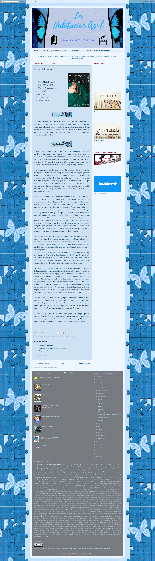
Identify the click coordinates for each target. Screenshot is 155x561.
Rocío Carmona (67, 518)
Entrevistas (69, 487)
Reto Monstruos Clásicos (72, 516)
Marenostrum (70, 503)
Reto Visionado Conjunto (96, 516)
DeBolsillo (64, 479)
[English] (41, 57)
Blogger (90, 553)
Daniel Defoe (109, 477)
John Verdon (85, 495)
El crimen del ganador (70, 151)
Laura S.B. (110, 499)
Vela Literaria (59, 534)
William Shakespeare (39, 536)
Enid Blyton (63, 487)
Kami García (70, 497)
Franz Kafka (60, 489)
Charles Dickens (38, 475)
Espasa (92, 487)
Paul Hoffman (49, 511)
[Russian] (82, 57)
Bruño (82, 471)
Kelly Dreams (83, 497)
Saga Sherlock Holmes (67, 528)
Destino (74, 479)
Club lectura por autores (107, 475)
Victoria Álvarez (78, 534)
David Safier (58, 479)
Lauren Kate (37, 501)
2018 (98, 382)
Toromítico (106, 532)
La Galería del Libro (75, 499)
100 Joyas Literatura (54, 465)
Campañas (103, 471)
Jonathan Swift (98, 495)
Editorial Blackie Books (59, 483)
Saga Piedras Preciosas (44, 528)
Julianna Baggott (41, 497)
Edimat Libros (111, 482)
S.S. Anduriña (96, 518)
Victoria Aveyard (87, 534)
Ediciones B (61, 481)
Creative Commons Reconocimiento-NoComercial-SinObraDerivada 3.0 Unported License (83, 548)
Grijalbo (116, 489)
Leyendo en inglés (87, 501)
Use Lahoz (44, 534)
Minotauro (73, 507)
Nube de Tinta (53, 509)
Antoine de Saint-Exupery (74, 469)
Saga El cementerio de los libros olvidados (69, 522)
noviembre (101, 391)
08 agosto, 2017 (43, 351)
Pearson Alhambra (71, 511)
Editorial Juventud (96, 483)
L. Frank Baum (40, 499)
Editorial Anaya (42, 483)
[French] (48, 57)
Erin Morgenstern (76, 487)
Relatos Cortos (117, 513)
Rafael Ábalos (81, 513)
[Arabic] (114, 57)
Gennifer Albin (86, 489)
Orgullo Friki (82, 509)
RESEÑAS (44, 50)
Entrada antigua (84, 363)
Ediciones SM (103, 482)
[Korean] (107, 57)
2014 (98, 447)
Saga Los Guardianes (77, 526)
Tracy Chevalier (113, 532)
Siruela (79, 530)
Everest (102, 487)
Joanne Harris (51, 495)
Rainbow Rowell (89, 513)
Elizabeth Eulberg (112, 485)
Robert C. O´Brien (113, 516)
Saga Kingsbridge (79, 524)
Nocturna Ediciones (113, 507)
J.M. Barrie (51, 493)
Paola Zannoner (114, 509)
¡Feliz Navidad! (47, 395)
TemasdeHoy (80, 532)
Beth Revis (116, 469)
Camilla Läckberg (96, 471)
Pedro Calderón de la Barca (83, 511)
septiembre (101, 396)
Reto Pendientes (83, 516)
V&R (49, 534)
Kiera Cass (118, 497)
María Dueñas (94, 503)
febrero (100, 435)
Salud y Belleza (45, 530)
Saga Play (52, 528)
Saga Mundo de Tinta (112, 526)
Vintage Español (95, 534)
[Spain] (62, 57)
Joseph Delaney (111, 495)
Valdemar (53, 534)
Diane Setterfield (98, 479)
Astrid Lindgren (96, 469)
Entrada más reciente (42, 363)
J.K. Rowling (44, 493)
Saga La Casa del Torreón (103, 524)
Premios (65, 513)
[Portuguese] (90, 57)
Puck (76, 513)
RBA (101, 513)
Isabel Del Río (118, 491)
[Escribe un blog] (60, 333)
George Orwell (93, 489)
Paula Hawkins (56, 511)
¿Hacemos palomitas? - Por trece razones (107, 402)
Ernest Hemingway (85, 487)
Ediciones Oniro (95, 481)
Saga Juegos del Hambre (69, 524)
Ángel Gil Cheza (53, 469)
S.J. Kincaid (89, 518)
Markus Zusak (58, 505)
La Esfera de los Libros (58, 499)
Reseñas (61, 336)
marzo (100, 432)
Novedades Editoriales (43, 509)
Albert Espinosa (37, 467)
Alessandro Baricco (53, 467)
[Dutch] (75, 57)
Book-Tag (60, 471)
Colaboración (118, 475)
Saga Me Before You (89, 526)
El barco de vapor (70, 485)
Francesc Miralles (52, 489)
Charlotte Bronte (47, 475)
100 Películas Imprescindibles (70, 465)
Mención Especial (108, 505)
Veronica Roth (66, 534)
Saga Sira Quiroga (79, 528)
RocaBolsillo (60, 518)
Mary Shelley (70, 505)
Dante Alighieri (40, 479)
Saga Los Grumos (68, 526)
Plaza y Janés (50, 513)
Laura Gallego (103, 499)
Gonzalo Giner (101, 489)
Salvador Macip (54, 530)
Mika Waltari (68, 507)
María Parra (101, 503)
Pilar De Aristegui (108, 511)
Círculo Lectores (90, 475)
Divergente (45, 384)
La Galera (67, 499)
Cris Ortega (71, 477)
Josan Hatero (105, 495)
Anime (59, 469)
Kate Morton (77, 497)
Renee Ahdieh (37, 516)
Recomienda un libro (108, 513)
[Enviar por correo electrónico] (58, 333)
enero (100, 438)
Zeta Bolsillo (47, 536)
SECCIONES (87, 50)
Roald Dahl (106, 516)
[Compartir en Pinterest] (66, 333)
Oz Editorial (95, 509)
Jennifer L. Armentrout (113, 493)
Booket (66, 471)
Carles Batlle (71, 473)
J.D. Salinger (37, 493)
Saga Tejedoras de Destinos (98, 528)
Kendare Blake (96, 497)
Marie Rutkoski (44, 336)
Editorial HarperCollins (78, 483)
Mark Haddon (45, 505)
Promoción (72, 513)
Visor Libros (102, 534)
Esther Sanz (97, 487)
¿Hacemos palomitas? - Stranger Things (109, 415)
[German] (55, 57)
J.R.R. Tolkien (58, 493)
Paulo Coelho (64, 511)
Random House (96, 513)
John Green (71, 495)
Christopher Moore (64, 475)
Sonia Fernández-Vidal (86, 530)
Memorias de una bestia (96, 505)
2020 (98, 377)
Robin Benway (45, 518)
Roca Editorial (53, 518)
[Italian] (69, 57)
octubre (100, 393)
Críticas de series (95, 477)
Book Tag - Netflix (103, 406)
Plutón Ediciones (59, 513)
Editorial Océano (43, 485)
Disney (103, 479)
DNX (106, 479)
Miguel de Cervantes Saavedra (57, 507)
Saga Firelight (106, 522)
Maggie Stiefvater (62, 503)
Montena (79, 507)
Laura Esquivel (94, 499)
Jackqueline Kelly (73, 493)
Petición (93, 511)
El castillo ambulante (48, 427)
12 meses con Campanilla (86, 465)
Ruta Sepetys (83, 518)
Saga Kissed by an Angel (90, 524)
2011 (98, 456)
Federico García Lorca (109, 487)
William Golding (110, 534)
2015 (98, 444)
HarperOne (64, 491)
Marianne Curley (108, 503)
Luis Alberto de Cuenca (44, 503)
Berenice (111, 469)
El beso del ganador (103, 412)
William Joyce (117, 534)
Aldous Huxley (45, 467)
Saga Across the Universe (106, 518)
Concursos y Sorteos (41, 477)
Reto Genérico (62, 516)
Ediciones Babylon (68, 481)
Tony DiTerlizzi (96, 532)
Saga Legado (46, 526)
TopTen (102, 532)
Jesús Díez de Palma (43, 495)
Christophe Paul (55, 475)
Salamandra (37, 530)
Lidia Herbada (107, 501)
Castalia (107, 473)
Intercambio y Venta (109, 491)
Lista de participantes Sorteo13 (51, 416)
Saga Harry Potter (43, 524)
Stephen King (103, 530)
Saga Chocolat (50, 520)
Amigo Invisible (107, 467)
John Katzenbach (78, 495)
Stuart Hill (39, 532)
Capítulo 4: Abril (53, 473)
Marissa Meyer (37, 505)
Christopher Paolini (75, 475)
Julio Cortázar (49, 497)
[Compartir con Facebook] (64, 333)
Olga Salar (75, 509)
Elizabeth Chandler (103, 485)
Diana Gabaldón (80, 479)
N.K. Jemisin (90, 507)
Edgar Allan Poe (54, 481)
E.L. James (39, 481)
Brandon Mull (77, 471)
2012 (98, 453)
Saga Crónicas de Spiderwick (92, 520)
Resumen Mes (53, 516)
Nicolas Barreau (103, 507)
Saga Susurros (87, 528)
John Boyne (58, 495)
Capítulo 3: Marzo (43, 473)
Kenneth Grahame (105, 497)
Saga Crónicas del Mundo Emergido (109, 520)
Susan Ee (66, 532)
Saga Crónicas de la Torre (78, 520)
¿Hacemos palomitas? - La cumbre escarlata (50, 406)
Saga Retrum (58, 528)
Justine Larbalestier (62, 497)
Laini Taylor (88, 499)
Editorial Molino (113, 483)
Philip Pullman (99, 511)
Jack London (65, 493)
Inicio (64, 363)
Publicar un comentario (43, 355)
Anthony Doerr (64, 469)
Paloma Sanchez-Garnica (104, 509)
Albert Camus (118, 465)
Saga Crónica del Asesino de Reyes (62, 520)
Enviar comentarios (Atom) (50, 368)
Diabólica (100, 420)
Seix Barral (67, 530)
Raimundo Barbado (45, 345)
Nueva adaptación (62, 509)
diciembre (101, 388)
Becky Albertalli (104, 469)
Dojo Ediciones (111, 479)
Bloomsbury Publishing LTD (43, 471)
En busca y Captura (55, 487)
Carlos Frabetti (77, 473)
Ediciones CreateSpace (85, 481)
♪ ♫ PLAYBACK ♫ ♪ (40, 465)
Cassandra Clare (101, 473)
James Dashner (88, 493)
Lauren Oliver (43, 501)
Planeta (115, 511)
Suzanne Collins (73, 532)
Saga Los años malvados (57, 526)
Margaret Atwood (77, 503)
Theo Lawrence (88, 532)
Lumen (52, 503)
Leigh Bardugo (72, 501)
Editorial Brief (69, 483)
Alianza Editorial (78, 467)
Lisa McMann (114, 501)
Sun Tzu (61, 532)
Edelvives (47, 481)
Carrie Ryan (94, 473)
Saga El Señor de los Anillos (96, 522)
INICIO (36, 50)
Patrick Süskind (41, 511)
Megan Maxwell (85, 505)
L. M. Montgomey (48, 499)
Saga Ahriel (116, 518)
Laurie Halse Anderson (52, 501)
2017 (98, 385)
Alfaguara (70, 467)
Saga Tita (119, 528)
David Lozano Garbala (50, 479)
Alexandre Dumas (62, 467)
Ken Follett (90, 497)
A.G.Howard (111, 465)
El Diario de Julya (80, 486)
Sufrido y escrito (47, 532)
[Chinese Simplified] (77, 59)
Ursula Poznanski (38, 534)
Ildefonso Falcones (99, 491)
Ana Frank (113, 467)
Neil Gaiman (97, 507)
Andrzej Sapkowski (43, 469)
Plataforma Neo (54, 336)
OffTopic (69, 509)
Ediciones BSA (76, 481)
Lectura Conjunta (63, 501)
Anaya (35, 469)
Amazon (101, 467)
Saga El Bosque (54, 522)
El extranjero (101, 409)
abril (99, 429)
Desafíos (70, 479)
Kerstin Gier (112, 497)
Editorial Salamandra (61, 485)
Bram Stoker (71, 471)
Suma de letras (55, 532)
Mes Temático (117, 505)
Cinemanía (82, 475)
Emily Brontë (47, 487)
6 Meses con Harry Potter (101, 465)
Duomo (117, 479)
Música (84, 507)
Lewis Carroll (79, 501)
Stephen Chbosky (96, 530)
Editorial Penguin (51, 485)
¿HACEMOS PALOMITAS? (60, 50)
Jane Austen (96, 493)
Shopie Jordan (74, 530)
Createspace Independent (62, 477)
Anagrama (119, 467)
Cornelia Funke (52, 477)
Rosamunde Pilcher (75, 518)
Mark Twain (52, 505)
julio (99, 399)
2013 (98, 450)
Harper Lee (59, 491)
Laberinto (82, 499)
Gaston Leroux (78, 489)
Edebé (43, 481)
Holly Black (80, 491)
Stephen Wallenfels (112, 530)
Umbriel (119, 532)
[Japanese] (99, 57)
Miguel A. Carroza (45, 507)
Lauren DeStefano (117, 499)
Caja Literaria (88, 471)
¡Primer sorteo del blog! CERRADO (49, 377)
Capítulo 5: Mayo (62, 473)
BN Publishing (53, 471)
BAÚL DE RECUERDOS (102, 50)
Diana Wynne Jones (88, 479)
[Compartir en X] (62, 333)
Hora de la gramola (89, 491)
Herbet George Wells (72, 491)
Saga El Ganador (70, 336)
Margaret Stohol (86, 503)
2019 (98, 379)
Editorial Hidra (87, 483)
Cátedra (111, 473)
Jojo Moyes (91, 495)
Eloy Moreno (41, 487)
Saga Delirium (46, 522)
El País (96, 485)
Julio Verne (55, 497)
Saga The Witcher (111, 528)
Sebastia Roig (61, 530)
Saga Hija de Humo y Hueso (55, 524)
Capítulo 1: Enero (111, 471)
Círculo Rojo (97, 475)
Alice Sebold (87, 467)
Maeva (55, 503)
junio (100, 424)
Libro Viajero (95, 501)
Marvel (64, 505)
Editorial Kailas (104, 483)
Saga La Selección (38, 526)
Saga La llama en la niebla (115, 524)
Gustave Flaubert (40, 491)
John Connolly (64, 495)
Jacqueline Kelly (81, 493)
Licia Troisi (101, 501)
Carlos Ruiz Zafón (86, 473)
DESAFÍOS (76, 50)
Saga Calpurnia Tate (41, 520)
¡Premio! (44, 445)
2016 (98, 442)
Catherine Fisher (117, 473)
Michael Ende (37, 507)
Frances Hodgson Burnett (42, 489)
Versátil (72, 534)
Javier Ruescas (103, 493)
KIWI (35, 499)
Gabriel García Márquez (69, 489)
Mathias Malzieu (77, 505)
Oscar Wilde (88, 509)
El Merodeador (90, 485)
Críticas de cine (82, 477)
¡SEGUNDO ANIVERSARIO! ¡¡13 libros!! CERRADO (49, 438)
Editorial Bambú (50, 483)
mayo (100, 426)
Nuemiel (45, 333)
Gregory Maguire (109, 489)
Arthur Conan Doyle (87, 469)
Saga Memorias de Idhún (101, 526)
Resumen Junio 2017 (104, 417)
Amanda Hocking (94, 467)
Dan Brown (103, 477)
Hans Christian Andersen (50, 491)
